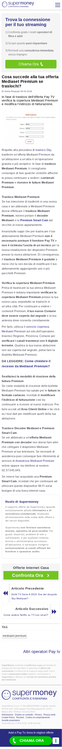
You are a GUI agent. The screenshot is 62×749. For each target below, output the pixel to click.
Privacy (38, 715)
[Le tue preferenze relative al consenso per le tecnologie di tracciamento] (56, 741)
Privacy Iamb (49, 715)
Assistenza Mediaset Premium (34, 460)
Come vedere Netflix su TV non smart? (26, 615)
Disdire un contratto (24, 715)
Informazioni (7, 715)
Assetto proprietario (11, 720)
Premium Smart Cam (34, 220)
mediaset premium (14, 635)
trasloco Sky (43, 149)
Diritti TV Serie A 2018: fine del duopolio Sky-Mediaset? (34, 596)
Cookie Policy (8, 717)
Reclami (20, 717)
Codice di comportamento (38, 717)
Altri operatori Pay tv (41, 651)
